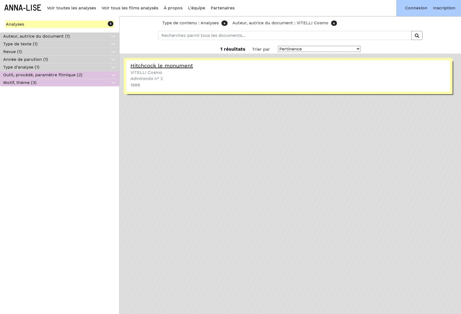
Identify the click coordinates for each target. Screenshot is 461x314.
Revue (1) (12, 51)
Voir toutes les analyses (71, 7)
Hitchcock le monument (161, 65)
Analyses (15, 24)
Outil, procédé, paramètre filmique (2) (42, 74)
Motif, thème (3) (20, 82)
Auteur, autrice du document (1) (36, 36)
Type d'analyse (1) (21, 67)
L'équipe (196, 7)
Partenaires (223, 7)
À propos (173, 7)
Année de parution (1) (25, 59)
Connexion (416, 7)
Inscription (444, 7)
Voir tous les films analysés (130, 7)
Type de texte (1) (20, 43)
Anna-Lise (22, 8)
